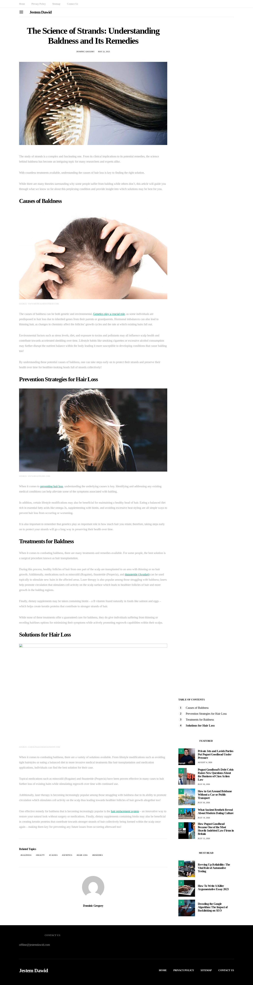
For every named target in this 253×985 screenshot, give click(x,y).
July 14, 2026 (204, 818)
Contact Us (72, 3)
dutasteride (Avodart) (137, 574)
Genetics (67, 855)
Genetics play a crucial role (109, 313)
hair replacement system (125, 811)
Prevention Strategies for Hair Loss (206, 713)
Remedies (98, 855)
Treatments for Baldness (200, 719)
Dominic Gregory (85, 52)
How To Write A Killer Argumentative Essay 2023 (213, 887)
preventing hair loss (51, 486)
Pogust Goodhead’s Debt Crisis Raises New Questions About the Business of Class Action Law (216, 774)
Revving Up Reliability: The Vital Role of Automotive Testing (214, 868)
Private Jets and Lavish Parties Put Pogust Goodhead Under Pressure (215, 754)
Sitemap (56, 3)
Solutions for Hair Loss (200, 725)
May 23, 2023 (104, 52)
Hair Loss (83, 855)
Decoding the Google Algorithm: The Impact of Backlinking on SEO (213, 907)
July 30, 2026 (204, 784)
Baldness (26, 855)
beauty (41, 855)
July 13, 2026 (204, 838)
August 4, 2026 (205, 762)
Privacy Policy (38, 3)
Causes (54, 855)
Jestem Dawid (40, 12)
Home (22, 3)
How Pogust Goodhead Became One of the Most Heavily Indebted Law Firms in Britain (216, 828)
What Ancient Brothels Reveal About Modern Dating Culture (216, 811)
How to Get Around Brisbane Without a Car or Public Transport (215, 794)
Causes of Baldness (197, 707)
